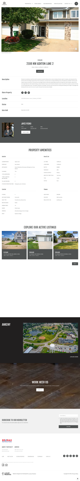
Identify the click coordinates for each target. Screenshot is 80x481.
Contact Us (67, 3)
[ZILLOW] (70, 456)
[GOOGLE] (77, 456)
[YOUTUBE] (67, 456)
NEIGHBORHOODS (31, 456)
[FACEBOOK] (64, 456)
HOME (3, 456)
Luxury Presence (32, 473)
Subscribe (68, 426)
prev (5, 48)
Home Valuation (58, 3)
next (8, 48)
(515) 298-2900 (5, 449)
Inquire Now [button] (40, 71)
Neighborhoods (47, 3)
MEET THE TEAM (10, 456)
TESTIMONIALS (39, 456)
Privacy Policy (75, 473)
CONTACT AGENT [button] (26, 132)
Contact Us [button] (40, 389)
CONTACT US (48, 456)
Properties (28, 3)
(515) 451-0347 (33, 128)
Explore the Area (74, 356)
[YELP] (74, 456)
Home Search (37, 3)
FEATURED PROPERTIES (20, 456)
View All (75, 263)
